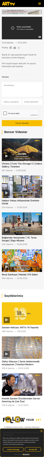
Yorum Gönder (22, 123)
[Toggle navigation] (39, 3)
